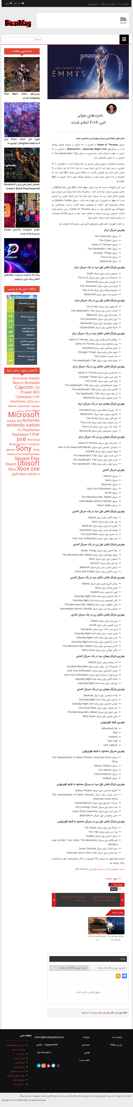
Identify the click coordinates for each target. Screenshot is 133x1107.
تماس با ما (124, 4)
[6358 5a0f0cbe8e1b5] (111, 109)
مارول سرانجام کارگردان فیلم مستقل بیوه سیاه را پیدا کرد (105, 899)
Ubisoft (28, 463)
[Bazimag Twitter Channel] (53, 1065)
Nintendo (31, 421)
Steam (11, 464)
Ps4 (36, 434)
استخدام (86, 1045)
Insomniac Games (28, 406)
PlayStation (31, 430)
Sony (24, 449)
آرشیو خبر (92, 4)
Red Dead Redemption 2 (24, 442)
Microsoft (24, 415)
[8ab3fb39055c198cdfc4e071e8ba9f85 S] (115, 926)
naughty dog (15, 421)
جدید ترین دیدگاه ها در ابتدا (73, 968)
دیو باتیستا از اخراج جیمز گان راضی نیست (73, 899)
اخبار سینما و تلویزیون (98, 869)
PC (20, 430)
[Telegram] (39, 1065)
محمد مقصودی (86, 108)
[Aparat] (58, 1065)
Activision (20, 378)
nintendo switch (23, 425)
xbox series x (29, 474)
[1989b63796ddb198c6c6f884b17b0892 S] (97, 926)
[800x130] (83, 20)
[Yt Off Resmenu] (124, 39)
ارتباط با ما (117, 1037)
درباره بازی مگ (108, 4)
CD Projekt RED (30, 390)
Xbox (12, 469)
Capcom (25, 387)
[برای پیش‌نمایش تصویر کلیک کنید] (88, 72)
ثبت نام (18, 3)
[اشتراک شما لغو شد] (118, 975)
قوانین (87, 1053)
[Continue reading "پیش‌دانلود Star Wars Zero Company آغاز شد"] (22, 74)
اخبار (15, 474)
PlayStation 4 (22, 435)
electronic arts (22, 402)
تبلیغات (86, 1037)
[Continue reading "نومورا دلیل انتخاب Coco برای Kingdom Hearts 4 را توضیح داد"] (22, 120)
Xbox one (28, 469)
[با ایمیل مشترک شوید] (124, 975)
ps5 (22, 439)
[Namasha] (48, 1065)
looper (108, 879)
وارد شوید (101, 1013)
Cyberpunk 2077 (28, 397)
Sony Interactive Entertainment (23, 452)
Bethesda (32, 383)
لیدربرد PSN (116, 1045)
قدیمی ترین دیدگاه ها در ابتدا (111, 968)
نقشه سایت (84, 1060)
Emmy (113, 889)
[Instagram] (44, 1065)
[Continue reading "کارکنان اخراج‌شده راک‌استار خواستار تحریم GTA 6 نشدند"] (22, 210)
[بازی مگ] (18, 19)
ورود (8, 3)
